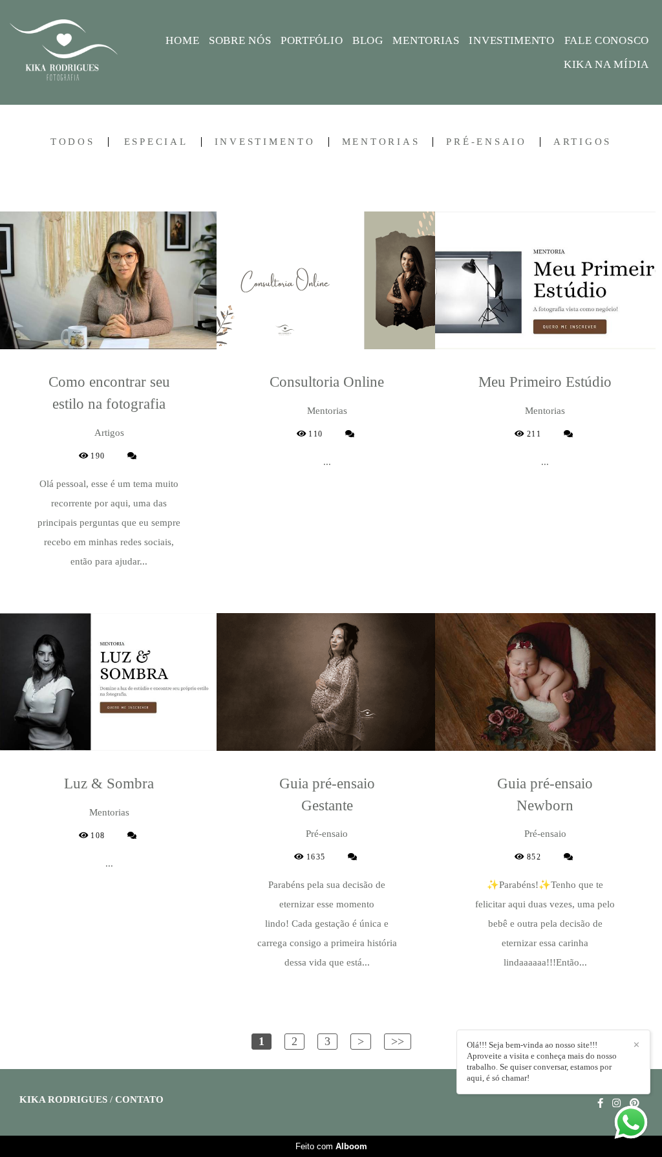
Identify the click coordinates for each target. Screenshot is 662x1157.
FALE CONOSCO (606, 40)
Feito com (331, 1146)
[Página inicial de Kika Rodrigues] (75, 52)
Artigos (582, 142)
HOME (182, 40)
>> (397, 1041)
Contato (139, 1100)
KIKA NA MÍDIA (606, 64)
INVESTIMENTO (511, 40)
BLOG (367, 40)
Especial (156, 142)
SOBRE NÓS (240, 40)
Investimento (265, 142)
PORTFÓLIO (312, 40)
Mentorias (381, 142)
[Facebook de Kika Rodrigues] (600, 1103)
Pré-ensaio (486, 142)
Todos (72, 142)
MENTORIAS (425, 40)
